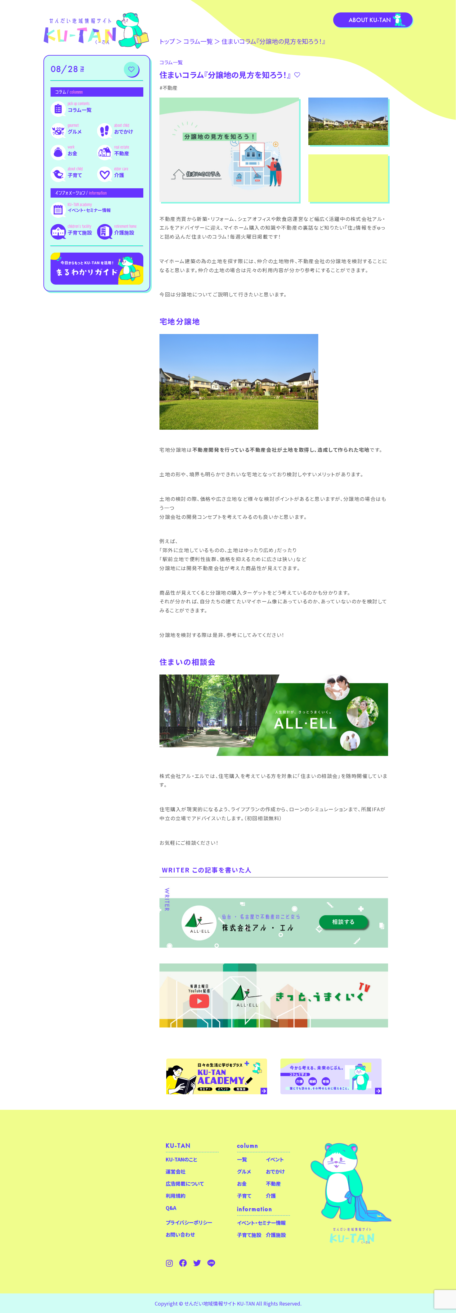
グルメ (75, 131)
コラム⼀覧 (198, 41)
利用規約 (176, 1195)
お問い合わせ (180, 1234)
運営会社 (176, 1171)
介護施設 (124, 232)
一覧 (242, 1159)
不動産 (121, 153)
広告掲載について (185, 1183)
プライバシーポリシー (189, 1222)
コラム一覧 (80, 109)
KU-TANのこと (181, 1159)
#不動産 (168, 87)
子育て (75, 175)
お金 (72, 153)
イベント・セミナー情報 (89, 210)
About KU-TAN (370, 20)
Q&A (171, 1207)
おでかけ (123, 131)
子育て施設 (80, 232)
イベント (275, 1159)
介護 (119, 175)
